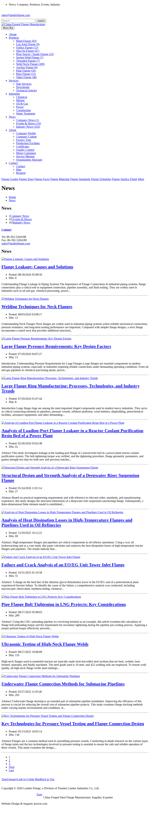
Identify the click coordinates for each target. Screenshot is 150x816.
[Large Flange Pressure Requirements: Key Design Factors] (36, 338)
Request (20, 172)
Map (18, 169)
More (141, 179)
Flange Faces (42, 179)
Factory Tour (23, 139)
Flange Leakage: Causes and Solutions (37, 266)
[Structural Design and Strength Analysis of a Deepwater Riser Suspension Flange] (49, 467)
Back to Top (47, 779)
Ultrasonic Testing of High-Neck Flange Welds (44, 644)
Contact (20, 166)
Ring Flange (26, 73)
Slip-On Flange (27, 50)
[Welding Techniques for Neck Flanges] (25, 298)
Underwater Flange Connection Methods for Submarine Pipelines (63, 683)
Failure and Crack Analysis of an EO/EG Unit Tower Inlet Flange (63, 564)
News (12, 200)
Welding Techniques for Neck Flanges (36, 306)
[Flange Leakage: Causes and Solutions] (25, 259)
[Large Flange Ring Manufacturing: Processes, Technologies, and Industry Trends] (49, 378)
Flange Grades (9, 179)
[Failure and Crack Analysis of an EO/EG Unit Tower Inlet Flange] (40, 557)
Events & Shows (28, 123)
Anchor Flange (27, 67)
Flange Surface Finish (124, 179)
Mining (20, 100)
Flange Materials (60, 179)
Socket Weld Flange (29, 57)
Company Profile (26, 133)
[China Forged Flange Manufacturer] (23, 24)
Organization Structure (29, 159)
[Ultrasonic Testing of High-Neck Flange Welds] (30, 636)
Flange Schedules (101, 179)
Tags (4, 779)
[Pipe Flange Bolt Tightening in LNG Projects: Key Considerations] (41, 596)
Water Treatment (25, 113)
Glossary (12, 779)
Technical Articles (26, 90)
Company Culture (26, 136)
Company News (27, 120)
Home (12, 197)
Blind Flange (26, 41)
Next (11, 767)
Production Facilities (28, 143)
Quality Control (25, 149)
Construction (23, 110)
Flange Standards (80, 179)
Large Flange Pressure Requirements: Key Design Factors (56, 346)
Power (20, 106)
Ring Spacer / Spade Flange (35, 54)
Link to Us (23, 779)
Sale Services (23, 83)
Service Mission (25, 156)
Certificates (22, 146)
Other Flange (26, 77)
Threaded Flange (28, 60)
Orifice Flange (27, 47)
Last (11, 770)
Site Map (35, 779)
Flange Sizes (26, 179)
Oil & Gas (22, 103)
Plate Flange (26, 70)
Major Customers (26, 153)
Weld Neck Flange (30, 64)
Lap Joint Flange (28, 44)
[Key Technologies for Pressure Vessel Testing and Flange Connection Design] (47, 715)
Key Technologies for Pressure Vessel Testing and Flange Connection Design (72, 723)
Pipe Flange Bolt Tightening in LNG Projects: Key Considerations (63, 604)
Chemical (21, 97)
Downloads (22, 87)
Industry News (28, 126)
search (41, 20)
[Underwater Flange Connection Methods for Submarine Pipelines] (40, 676)
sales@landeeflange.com (15, 15)
